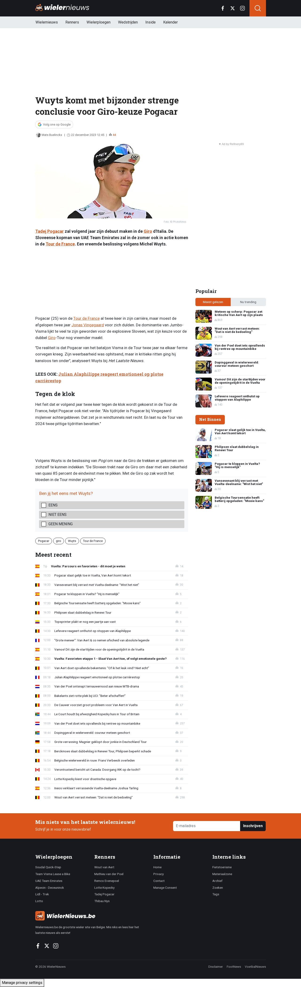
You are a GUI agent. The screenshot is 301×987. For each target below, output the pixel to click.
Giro (148, 231)
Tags (215, 894)
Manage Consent (165, 887)
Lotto (39, 901)
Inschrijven (253, 826)
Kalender (170, 22)
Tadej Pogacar (49, 231)
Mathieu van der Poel (108, 874)
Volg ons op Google (57, 124)
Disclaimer (215, 966)
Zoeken (217, 887)
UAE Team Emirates (48, 881)
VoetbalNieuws (255, 966)
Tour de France (60, 243)
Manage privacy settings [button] (22, 982)
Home (157, 867)
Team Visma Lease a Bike (52, 874)
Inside (150, 22)
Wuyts (72, 541)
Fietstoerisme (222, 867)
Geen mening (60, 524)
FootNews (234, 966)
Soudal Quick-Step (48, 867)
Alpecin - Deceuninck (49, 887)
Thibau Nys (102, 901)
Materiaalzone (222, 874)
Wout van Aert (104, 867)
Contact (159, 881)
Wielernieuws (47, 22)
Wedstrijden (128, 22)
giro (58, 541)
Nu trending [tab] (248, 302)
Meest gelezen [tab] (213, 302)
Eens (53, 505)
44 (114, 135)
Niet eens (57, 514)
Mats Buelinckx (52, 135)
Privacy (158, 874)
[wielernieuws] (91, 915)
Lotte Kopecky (104, 887)
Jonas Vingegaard (87, 325)
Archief (217, 881)
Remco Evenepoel (106, 881)
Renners (72, 22)
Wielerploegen (99, 22)
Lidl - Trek (42, 894)
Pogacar (43, 541)
